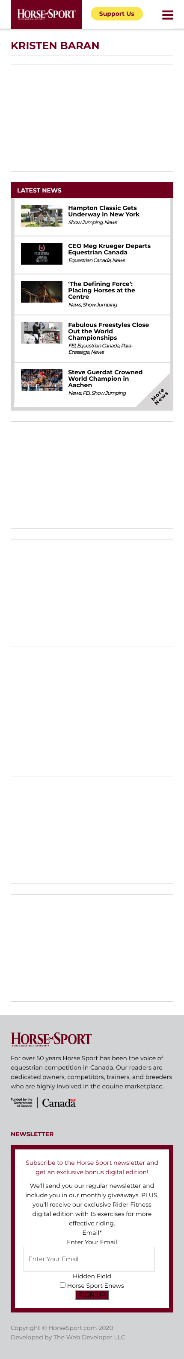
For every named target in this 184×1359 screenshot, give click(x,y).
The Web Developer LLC (89, 1337)
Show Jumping (85, 222)
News (110, 222)
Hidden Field (92, 1276)
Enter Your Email (92, 1242)
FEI (71, 346)
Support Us (116, 13)
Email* (92, 1233)
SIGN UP (92, 1295)
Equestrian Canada (89, 260)
